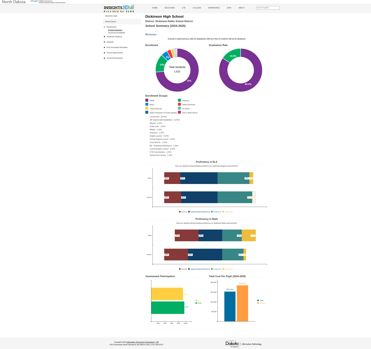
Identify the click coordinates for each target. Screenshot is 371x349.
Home (154, 8)
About (241, 8)
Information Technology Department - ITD (143, 342)
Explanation (152, 34)
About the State (111, 16)
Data (229, 8)
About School (110, 22)
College (197, 8)
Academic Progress (114, 37)
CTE (184, 8)
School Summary (115, 30)
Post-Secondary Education (117, 47)
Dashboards (111, 27)
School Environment (115, 58)
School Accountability (116, 33)
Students (110, 42)
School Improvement (115, 53)
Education (170, 8)
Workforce (214, 8)
